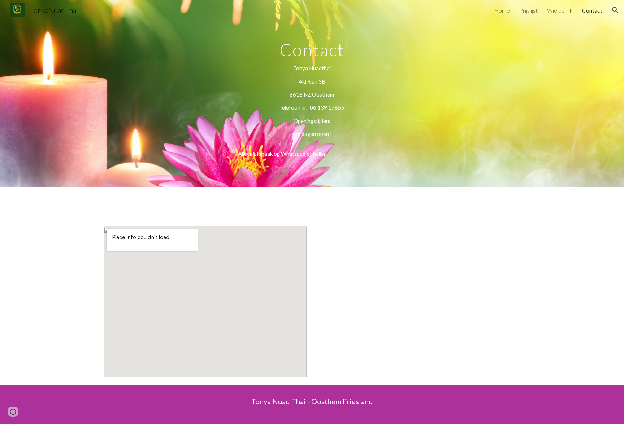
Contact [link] (592, 10)
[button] (615, 10)
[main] (312, 94)
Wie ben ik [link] (560, 10)
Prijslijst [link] (528, 10)
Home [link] (502, 10)
